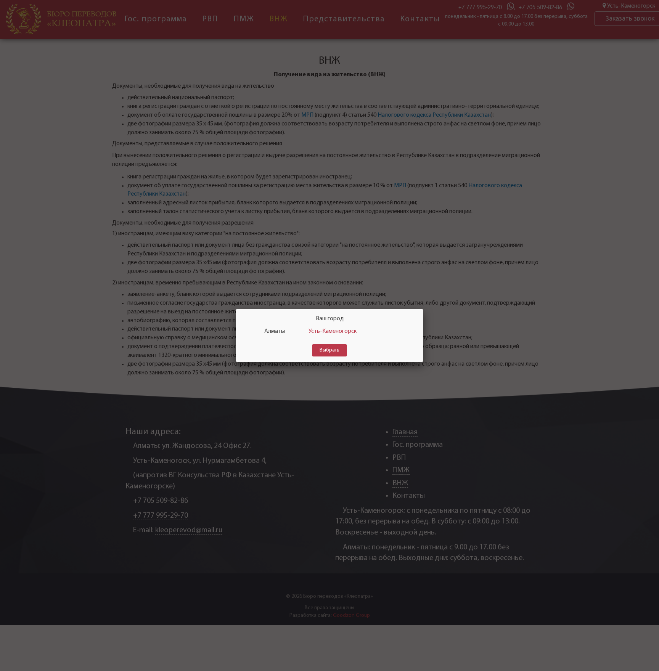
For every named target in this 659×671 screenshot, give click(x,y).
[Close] (423, 309)
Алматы (274, 331)
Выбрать (329, 350)
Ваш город (330, 319)
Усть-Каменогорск (333, 331)
